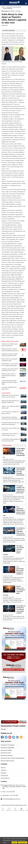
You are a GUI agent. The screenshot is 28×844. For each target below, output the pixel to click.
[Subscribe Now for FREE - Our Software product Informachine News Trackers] (14, 663)
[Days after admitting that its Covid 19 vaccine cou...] (23, 370)
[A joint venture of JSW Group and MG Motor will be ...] (23, 365)
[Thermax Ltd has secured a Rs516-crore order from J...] (23, 350)
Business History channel (7, 760)
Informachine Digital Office (7, 747)
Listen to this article (9, 30)
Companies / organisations (13, 7)
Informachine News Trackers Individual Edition (12, 758)
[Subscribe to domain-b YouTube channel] (9, 737)
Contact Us (3, 770)
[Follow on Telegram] (13, 737)
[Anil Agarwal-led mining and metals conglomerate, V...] (23, 345)
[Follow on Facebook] (2, 737)
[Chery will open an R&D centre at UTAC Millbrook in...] (23, 429)
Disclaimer (3, 773)
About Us (3, 767)
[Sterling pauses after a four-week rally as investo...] (23, 396)
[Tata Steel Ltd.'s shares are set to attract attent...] (23, 383)
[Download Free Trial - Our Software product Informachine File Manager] (14, 638)
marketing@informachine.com (13, 799)
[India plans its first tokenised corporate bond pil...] (23, 402)
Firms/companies (7, 8)
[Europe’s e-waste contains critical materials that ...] (23, 407)
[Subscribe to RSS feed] (21, 737)
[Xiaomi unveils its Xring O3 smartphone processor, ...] (23, 418)
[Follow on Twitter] (6, 737)
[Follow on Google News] (17, 737)
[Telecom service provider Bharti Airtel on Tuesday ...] (23, 360)
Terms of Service (5, 778)
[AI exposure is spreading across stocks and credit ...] (23, 440)
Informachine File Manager (7, 745)
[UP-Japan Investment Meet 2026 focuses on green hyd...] (23, 424)
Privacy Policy (4, 775)
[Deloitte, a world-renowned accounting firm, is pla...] (23, 376)
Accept (14, 842)
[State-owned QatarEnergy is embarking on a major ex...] (23, 355)
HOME (3, 7)
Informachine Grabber (6, 750)
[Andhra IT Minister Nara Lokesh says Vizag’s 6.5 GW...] (23, 435)
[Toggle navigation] (2, 3)
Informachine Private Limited (11, 805)
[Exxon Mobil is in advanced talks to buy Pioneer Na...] (23, 388)
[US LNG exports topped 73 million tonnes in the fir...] (23, 413)
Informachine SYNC (6, 752)
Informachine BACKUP (7, 755)
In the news (18, 11)
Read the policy (22, 842)
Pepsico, (13, 11)
